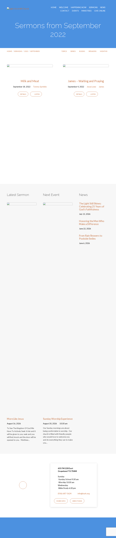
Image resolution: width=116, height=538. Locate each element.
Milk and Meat (30, 81)
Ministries (86, 11)
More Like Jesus (15, 418)
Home (53, 7)
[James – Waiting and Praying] (86, 74)
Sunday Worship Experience (58, 418)
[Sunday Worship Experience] (58, 413)
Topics (64, 51)
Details (23, 94)
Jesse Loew (91, 87)
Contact (64, 11)
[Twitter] (61, 530)
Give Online (99, 11)
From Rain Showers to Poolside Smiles (90, 237)
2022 (26, 51)
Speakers (93, 51)
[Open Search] (108, 9)
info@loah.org (84, 493)
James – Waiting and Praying (86, 81)
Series (73, 51)
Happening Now (78, 7)
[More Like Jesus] (21, 413)
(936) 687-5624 (64, 493)
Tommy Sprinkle (40, 87)
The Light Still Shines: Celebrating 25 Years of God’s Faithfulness (91, 206)
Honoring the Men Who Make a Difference (91, 223)
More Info (60, 501)
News (102, 7)
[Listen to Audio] (24, 424)
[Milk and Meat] (30, 74)
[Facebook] (55, 530)
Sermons (93, 7)
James (101, 87)
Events (75, 11)
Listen (37, 94)
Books (82, 51)
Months (104, 51)
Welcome (63, 7)
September (35, 51)
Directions (77, 501)
